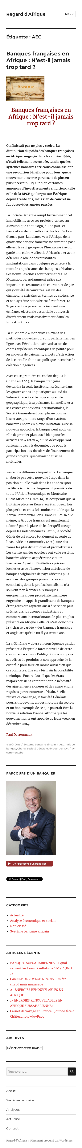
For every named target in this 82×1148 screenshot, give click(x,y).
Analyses (13, 1109)
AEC (61, 744)
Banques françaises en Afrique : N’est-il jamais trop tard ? (38, 60)
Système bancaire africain (40, 744)
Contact (12, 1128)
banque (11, 748)
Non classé (18, 926)
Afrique (70, 744)
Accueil (11, 1091)
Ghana (21, 748)
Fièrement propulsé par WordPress (51, 1140)
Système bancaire (20, 1100)
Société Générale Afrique (42, 748)
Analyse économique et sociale (33, 921)
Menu (69, 13)
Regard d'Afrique (26, 14)
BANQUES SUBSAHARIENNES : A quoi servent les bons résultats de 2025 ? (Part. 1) (41, 968)
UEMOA (63, 748)
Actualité (17, 915)
